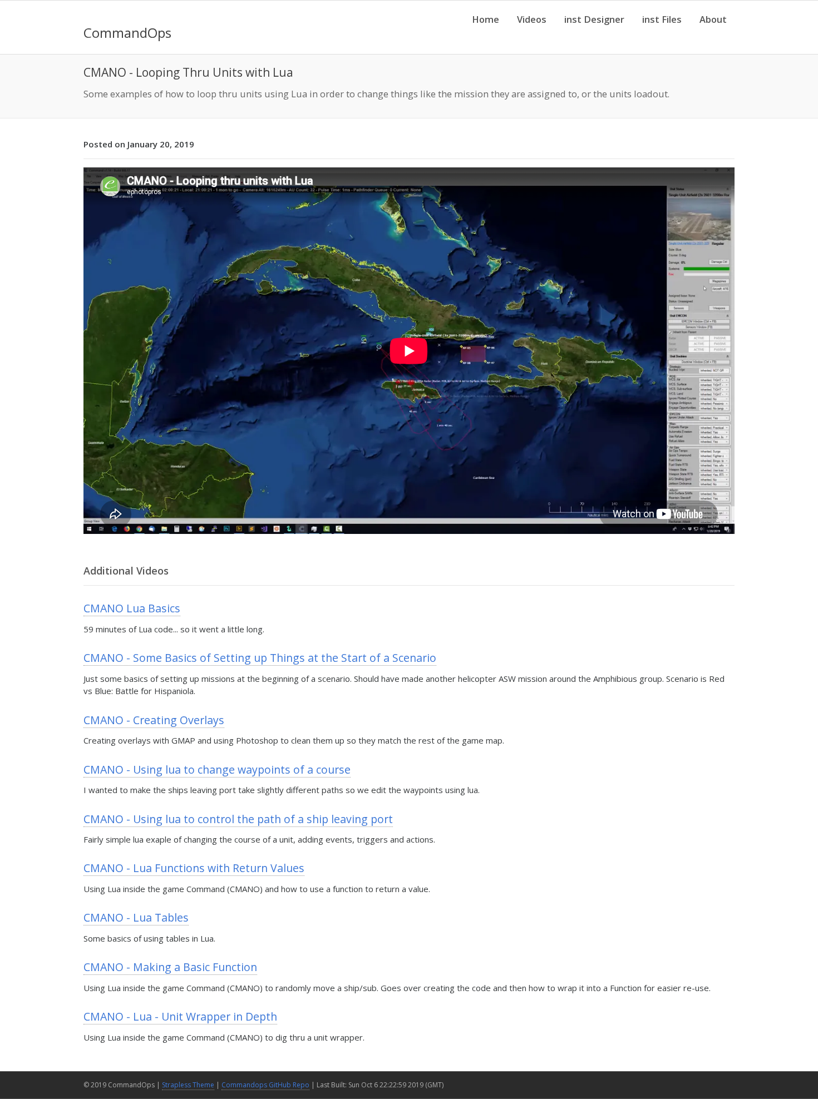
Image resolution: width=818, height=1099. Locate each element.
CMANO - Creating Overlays (153, 719)
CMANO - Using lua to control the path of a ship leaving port (238, 818)
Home (485, 19)
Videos (531, 19)
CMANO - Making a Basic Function (170, 966)
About (713, 19)
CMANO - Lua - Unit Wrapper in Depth (180, 1016)
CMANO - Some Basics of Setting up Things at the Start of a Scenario (259, 657)
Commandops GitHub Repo (265, 1085)
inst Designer (594, 19)
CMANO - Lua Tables (136, 917)
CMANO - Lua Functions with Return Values (193, 867)
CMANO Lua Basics (131, 608)
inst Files (662, 19)
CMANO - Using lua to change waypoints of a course (217, 769)
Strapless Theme (188, 1085)
